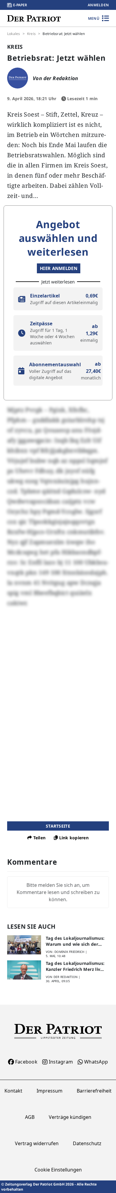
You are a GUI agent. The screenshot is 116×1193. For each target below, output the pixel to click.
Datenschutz (87, 1143)
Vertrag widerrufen (37, 1143)
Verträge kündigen (70, 1117)
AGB (30, 1117)
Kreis (31, 34)
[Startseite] (34, 18)
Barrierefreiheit (94, 1090)
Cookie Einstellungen (58, 1169)
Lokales (13, 34)
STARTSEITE (58, 826)
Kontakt (13, 1090)
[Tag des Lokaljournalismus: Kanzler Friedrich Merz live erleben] (24, 970)
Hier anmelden (58, 268)
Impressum (49, 1090)
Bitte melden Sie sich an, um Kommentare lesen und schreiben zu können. (58, 892)
